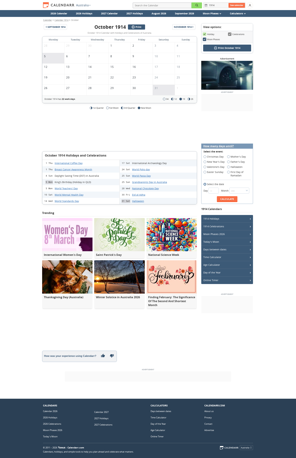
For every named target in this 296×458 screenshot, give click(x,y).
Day (206, 190)
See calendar (236, 5)
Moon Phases (213, 39)
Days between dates (214, 249)
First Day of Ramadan (237, 173)
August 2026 (159, 13)
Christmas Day (215, 156)
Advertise (209, 430)
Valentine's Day (215, 167)
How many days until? (218, 146)
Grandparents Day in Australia (149, 182)
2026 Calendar (59, 13)
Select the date (215, 184)
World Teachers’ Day (66, 188)
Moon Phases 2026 (214, 234)
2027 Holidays (134, 13)
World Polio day (141, 169)
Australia (82, 5)
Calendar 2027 (101, 412)
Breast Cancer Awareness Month (73, 169)
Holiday (210, 34)
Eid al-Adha (138, 194)
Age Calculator (211, 264)
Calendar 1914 (61, 20)
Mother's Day (238, 156)
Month (225, 190)
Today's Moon (211, 241)
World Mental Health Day (69, 194)
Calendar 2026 (50, 411)
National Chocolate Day (145, 188)
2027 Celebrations (103, 424)
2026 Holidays (84, 13)
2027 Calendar (109, 13)
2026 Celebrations (52, 423)
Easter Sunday (215, 172)
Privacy (208, 417)
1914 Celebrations (213, 226)
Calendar (47, 20)
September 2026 (184, 13)
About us (209, 411)
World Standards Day (67, 201)
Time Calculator (212, 257)
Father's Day (238, 161)
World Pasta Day (141, 175)
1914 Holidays (211, 218)
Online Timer (210, 280)
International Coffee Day (69, 163)
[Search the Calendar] (197, 5)
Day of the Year (212, 272)
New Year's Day (216, 161)
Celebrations (238, 34)
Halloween (138, 201)
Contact (208, 423)
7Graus (61, 448)
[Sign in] (250, 5)
